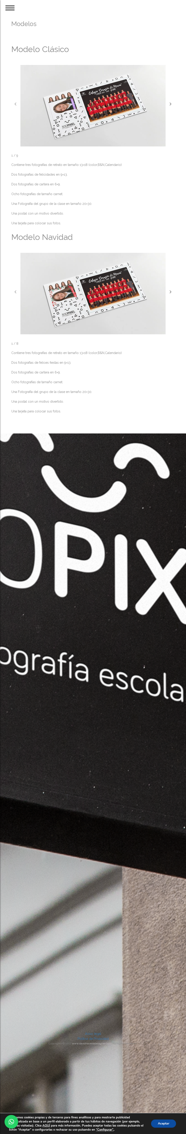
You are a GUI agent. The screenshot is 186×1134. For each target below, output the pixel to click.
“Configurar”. (105, 1130)
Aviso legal (93, 1034)
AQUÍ (46, 1126)
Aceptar (163, 1123)
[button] (170, 103)
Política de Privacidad (93, 1039)
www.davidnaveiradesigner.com (91, 1043)
